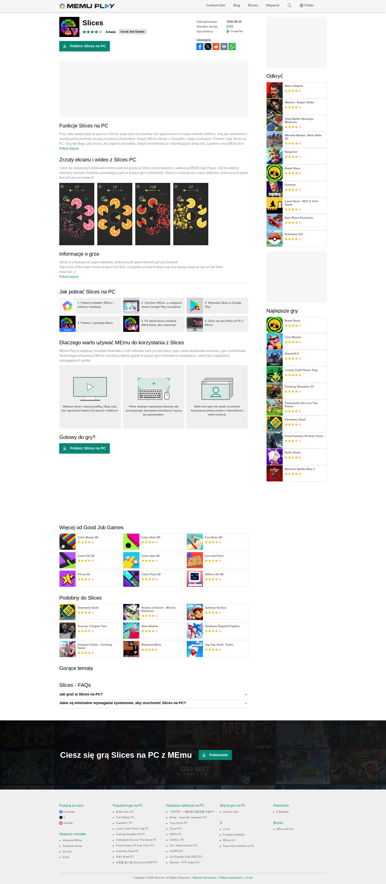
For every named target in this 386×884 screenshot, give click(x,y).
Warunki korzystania (204, 877)
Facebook (69, 811)
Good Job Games (133, 31)
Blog (236, 5)
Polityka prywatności (231, 877)
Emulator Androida (233, 834)
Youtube (68, 823)
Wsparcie (272, 5)
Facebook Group (72, 845)
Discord (67, 851)
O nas (226, 829)
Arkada (111, 32)
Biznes (253, 5)
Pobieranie (218, 755)
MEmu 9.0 (229, 840)
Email (66, 857)
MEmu (87, 6)
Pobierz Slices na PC (88, 46)
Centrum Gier (215, 5)
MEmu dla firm (285, 829)
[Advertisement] (153, 89)
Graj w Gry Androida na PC (238, 845)
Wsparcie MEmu (72, 840)
